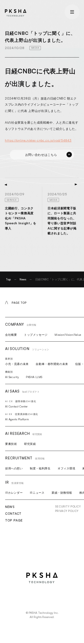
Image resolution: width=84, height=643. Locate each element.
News (23, 279)
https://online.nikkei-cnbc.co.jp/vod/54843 (38, 140)
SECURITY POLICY (68, 506)
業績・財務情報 (62, 492)
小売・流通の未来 (17, 364)
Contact (13, 513)
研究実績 (30, 444)
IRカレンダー (14, 492)
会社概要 (11, 334)
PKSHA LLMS (34, 377)
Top (8, 279)
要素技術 (11, 444)
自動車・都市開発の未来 (52, 364)
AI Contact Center (16, 406)
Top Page (13, 520)
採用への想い (14, 468)
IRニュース (37, 492)
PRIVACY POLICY (67, 511)
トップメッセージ (36, 334)
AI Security (12, 377)
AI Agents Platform (17, 419)
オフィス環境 (66, 468)
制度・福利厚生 (40, 468)
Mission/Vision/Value (68, 334)
